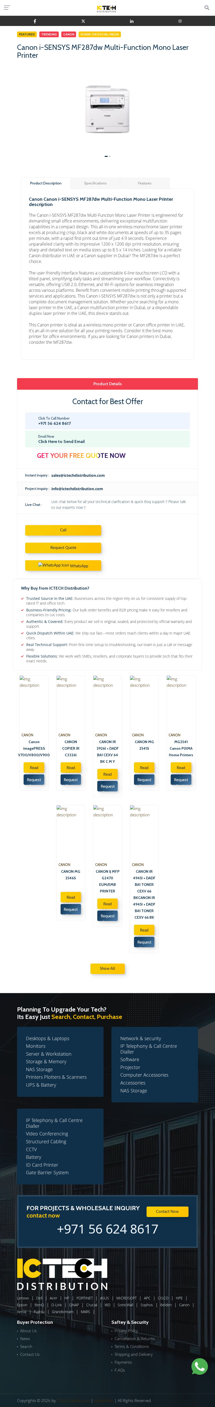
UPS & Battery (41, 1085)
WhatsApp (78, 566)
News (25, 1338)
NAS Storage (39, 1069)
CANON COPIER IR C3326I (70, 748)
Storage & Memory (46, 1061)
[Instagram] (180, 21)
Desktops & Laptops (47, 1038)
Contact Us (30, 1354)
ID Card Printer (42, 1165)
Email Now (61, 439)
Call (63, 530)
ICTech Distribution (73, 1400)
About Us (28, 1330)
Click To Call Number (54, 421)
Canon (68, 34)
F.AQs (120, 1370)
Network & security (140, 1038)
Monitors (35, 1046)
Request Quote (63, 548)
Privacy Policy (126, 1330)
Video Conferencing (47, 1133)
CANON (27, 735)
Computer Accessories (144, 1075)
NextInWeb (104, 1400)
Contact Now (167, 1212)
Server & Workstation (49, 1054)
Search (26, 1346)
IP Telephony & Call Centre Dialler (148, 1049)
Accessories (132, 1083)
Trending (49, 34)
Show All (107, 969)
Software (129, 1059)
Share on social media (99, 34)
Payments (123, 1362)
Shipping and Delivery (134, 1354)
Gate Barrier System (47, 1172)
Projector (130, 1067)
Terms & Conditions (132, 1346)
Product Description (46, 183)
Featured (27, 34)
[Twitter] (83, 21)
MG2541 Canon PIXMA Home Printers (181, 748)
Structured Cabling (46, 1141)
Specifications (95, 183)
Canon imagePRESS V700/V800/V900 (34, 748)
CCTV (31, 1149)
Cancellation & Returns (135, 1338)
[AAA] (34, 21)
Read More (34, 769)
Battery (33, 1157)
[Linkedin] (132, 21)
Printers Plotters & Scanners (56, 1077)
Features (145, 183)
